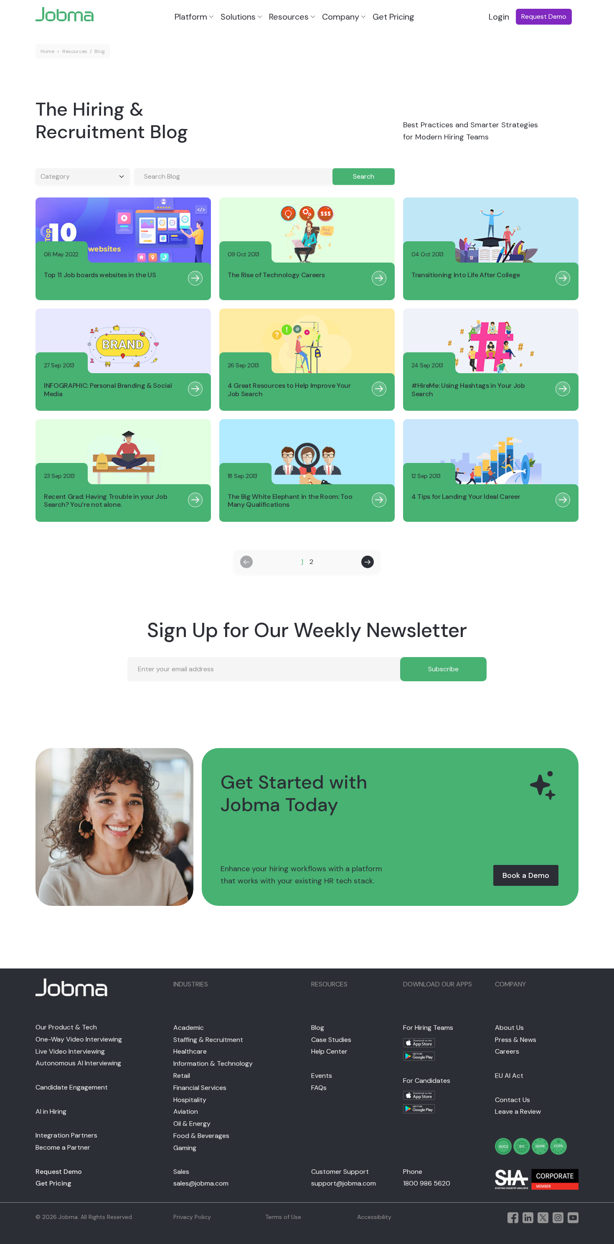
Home (47, 51)
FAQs (319, 1087)
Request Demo (59, 1171)
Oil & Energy (192, 1123)
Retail (181, 1075)
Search (363, 176)
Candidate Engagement (72, 1087)
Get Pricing (393, 16)
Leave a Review (518, 1111)
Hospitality (189, 1099)
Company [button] (340, 16)
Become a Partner (63, 1147)
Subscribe (443, 669)
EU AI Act (509, 1075)
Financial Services (199, 1087)
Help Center (329, 1051)
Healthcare (190, 1051)
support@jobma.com (343, 1183)
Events (321, 1075)
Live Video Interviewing (70, 1051)
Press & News (515, 1039)
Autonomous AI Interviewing (78, 1063)
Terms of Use (283, 1217)
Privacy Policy (192, 1217)
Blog (99, 51)
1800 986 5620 (426, 1183)
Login (499, 16)
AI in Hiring (51, 1111)
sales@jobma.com (200, 1183)
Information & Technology (213, 1063)
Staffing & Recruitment (208, 1039)
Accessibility (374, 1217)
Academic (188, 1027)
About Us (509, 1027)
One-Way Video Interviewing (79, 1039)
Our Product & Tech (66, 1027)
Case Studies (331, 1039)
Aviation (185, 1111)
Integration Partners (66, 1135)
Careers (507, 1051)
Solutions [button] (238, 16)
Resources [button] (289, 16)
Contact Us (512, 1099)
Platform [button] (191, 16)
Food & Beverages (201, 1135)
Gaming (184, 1147)
